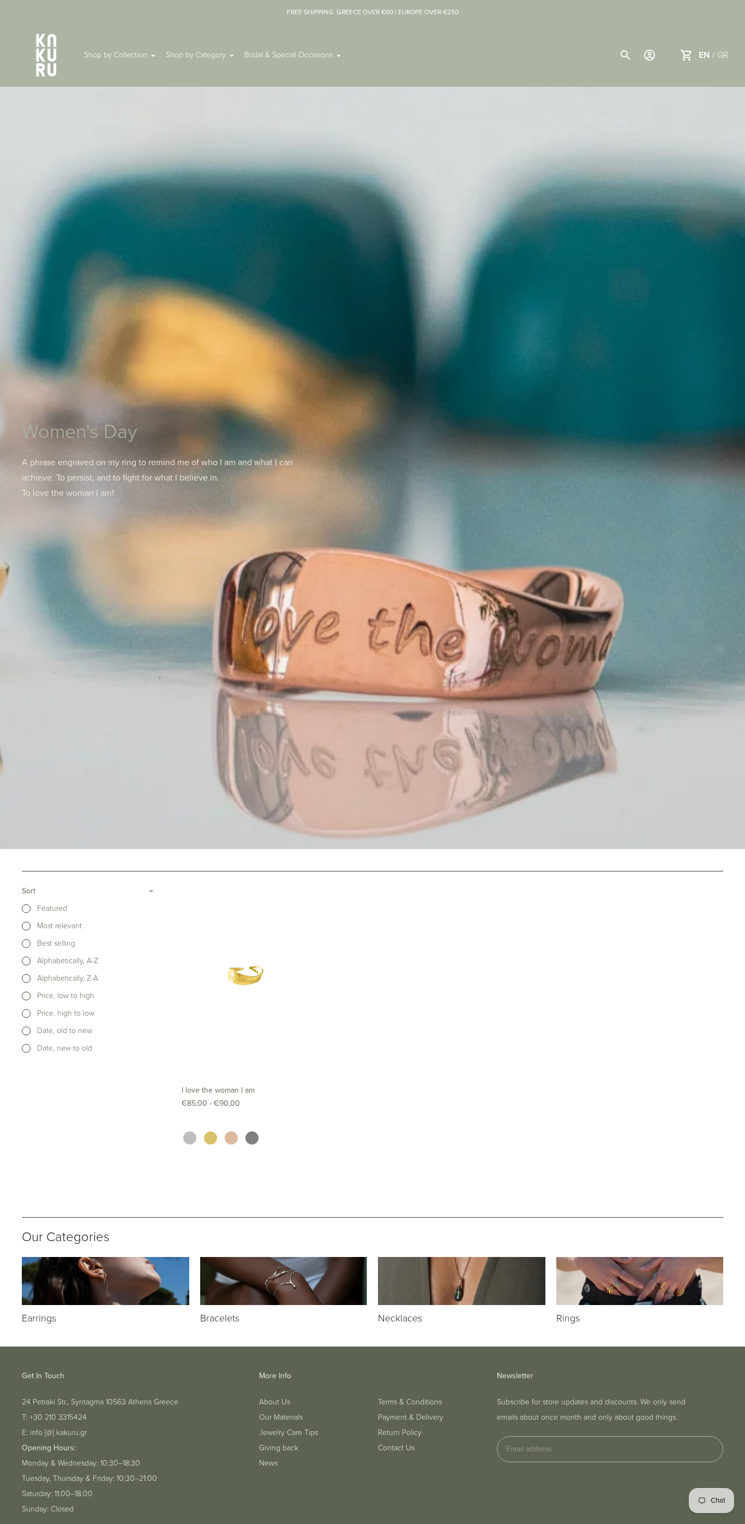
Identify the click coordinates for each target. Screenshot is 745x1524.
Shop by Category (196, 55)
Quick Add (245, 1057)
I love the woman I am (218, 1090)
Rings (568, 1318)
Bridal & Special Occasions (288, 55)
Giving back (278, 1447)
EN (704, 55)
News (268, 1463)
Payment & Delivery (410, 1417)
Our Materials (281, 1417)
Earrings (39, 1318)
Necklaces (400, 1318)
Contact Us (396, 1447)
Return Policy (400, 1432)
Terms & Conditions (410, 1402)
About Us (274, 1402)
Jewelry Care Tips (288, 1432)
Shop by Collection (115, 55)
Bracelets (219, 1318)
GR (723, 55)
